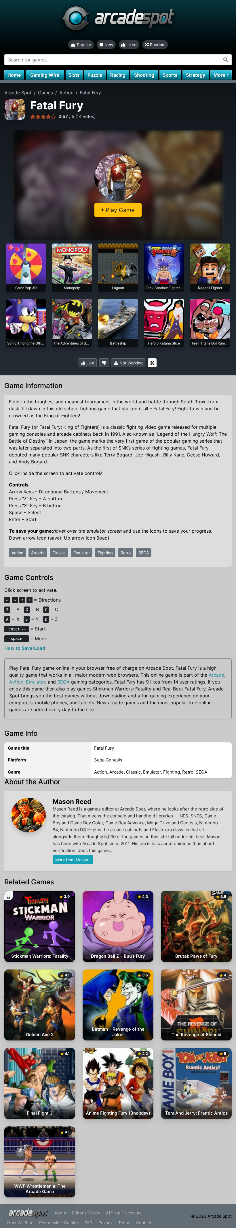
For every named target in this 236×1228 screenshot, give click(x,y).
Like (89, 362)
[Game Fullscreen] (152, 362)
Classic (59, 552)
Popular (83, 44)
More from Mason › (73, 859)
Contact (143, 1222)
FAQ (89, 1222)
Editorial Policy (86, 1212)
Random (157, 44)
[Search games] (226, 59)
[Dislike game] (104, 362)
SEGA (143, 552)
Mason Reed (72, 801)
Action (17, 552)
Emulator (81, 552)
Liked (131, 44)
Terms (124, 1222)
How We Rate (20, 1222)
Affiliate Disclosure (124, 1212)
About (60, 1212)
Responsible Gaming (59, 1222)
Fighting (105, 552)
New (108, 44)
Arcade (38, 552)
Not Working (130, 362)
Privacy (105, 1222)
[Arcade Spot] (118, 20)
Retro (126, 552)
